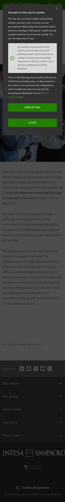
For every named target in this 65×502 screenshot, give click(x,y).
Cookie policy (14, 96)
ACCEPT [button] (32, 122)
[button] (57, 8)
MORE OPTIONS (32, 107)
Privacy (46, 93)
